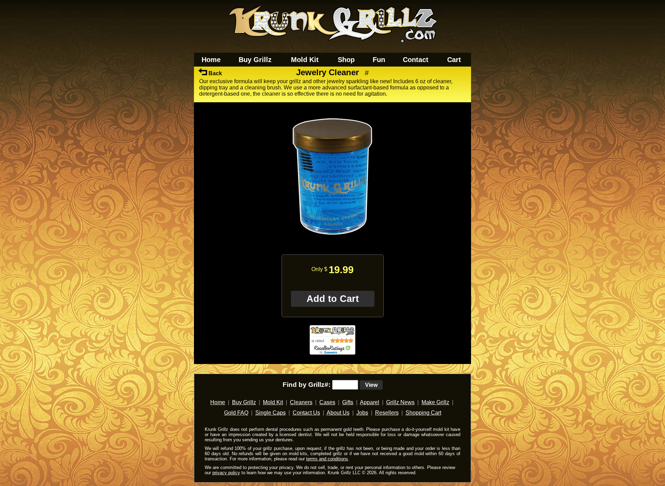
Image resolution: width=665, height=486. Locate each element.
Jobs (362, 413)
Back (214, 73)
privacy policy (226, 472)
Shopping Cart (423, 413)
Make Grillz (435, 402)
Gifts (347, 402)
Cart (454, 59)
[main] (332, 218)
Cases (327, 402)
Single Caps (270, 413)
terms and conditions (327, 458)
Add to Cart (333, 299)
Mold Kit (305, 59)
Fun (379, 59)
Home (211, 59)
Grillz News (400, 402)
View (371, 385)
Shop (346, 59)
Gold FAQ (236, 413)
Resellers (387, 413)
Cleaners (301, 402)
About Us (338, 413)
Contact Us (306, 413)
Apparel (369, 402)
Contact (415, 59)
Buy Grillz (255, 59)
